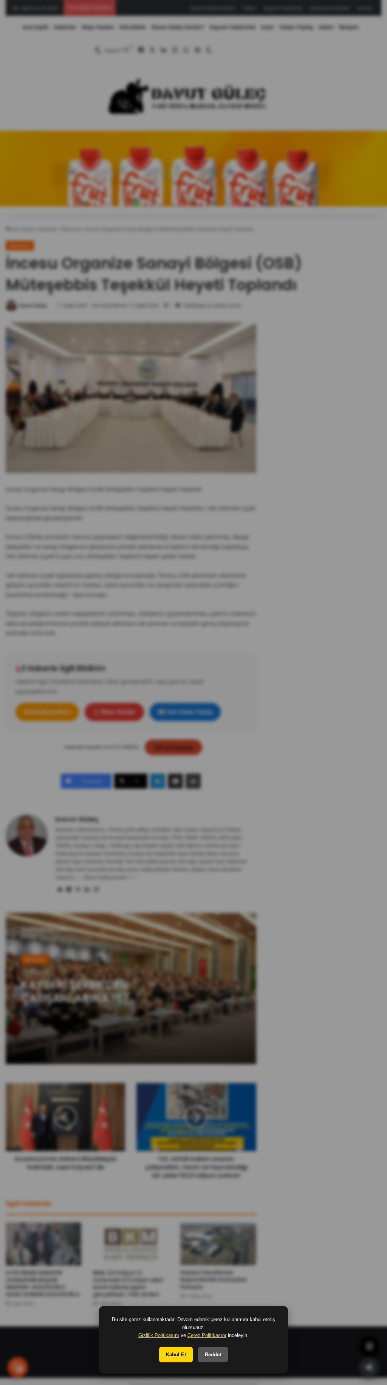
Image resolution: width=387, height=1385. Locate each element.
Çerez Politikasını (206, 1335)
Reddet (213, 1354)
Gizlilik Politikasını (158, 1335)
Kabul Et (176, 1354)
